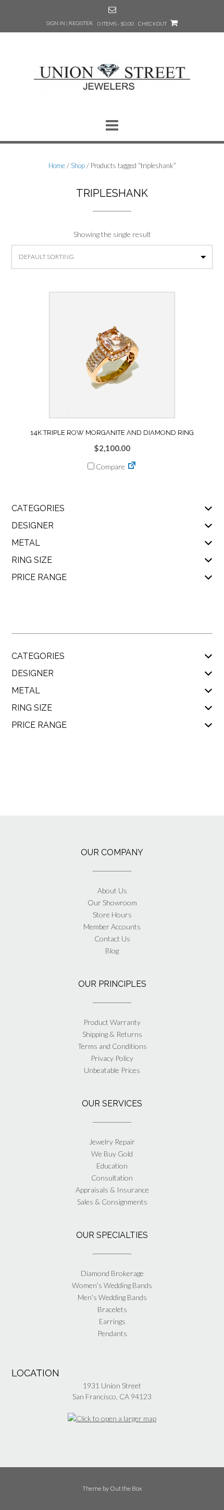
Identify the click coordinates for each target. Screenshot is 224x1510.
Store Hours (112, 914)
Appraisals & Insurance (112, 1189)
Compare (109, 466)
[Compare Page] (132, 466)
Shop (78, 165)
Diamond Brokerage (112, 1273)
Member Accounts (112, 926)
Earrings (112, 1321)
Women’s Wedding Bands (112, 1285)
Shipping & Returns (112, 1034)
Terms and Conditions (112, 1046)
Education (112, 1165)
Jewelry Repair (112, 1141)
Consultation (112, 1177)
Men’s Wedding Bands (112, 1297)
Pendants (112, 1333)
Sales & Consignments (112, 1201)
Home (56, 165)
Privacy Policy (112, 1058)
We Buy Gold (112, 1153)
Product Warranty (112, 1022)
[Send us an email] (112, 10)
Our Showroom (112, 902)
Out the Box (126, 1488)
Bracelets (112, 1309)
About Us (112, 890)
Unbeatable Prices (112, 1070)
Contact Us (112, 938)
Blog (112, 950)
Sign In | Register (69, 23)
